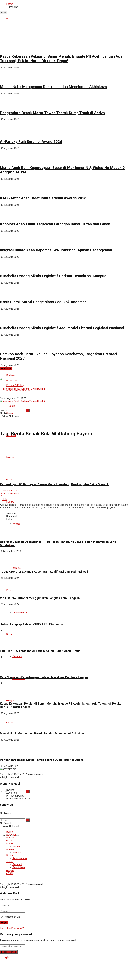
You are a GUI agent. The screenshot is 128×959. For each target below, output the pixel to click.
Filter (3, 12)
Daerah (10, 837)
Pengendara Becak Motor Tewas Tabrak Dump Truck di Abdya (52, 113)
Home (9, 831)
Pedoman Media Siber (18, 798)
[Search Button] (28, 791)
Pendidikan (18, 867)
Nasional (11, 834)
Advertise (11, 792)
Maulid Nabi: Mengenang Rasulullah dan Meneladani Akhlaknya (53, 87)
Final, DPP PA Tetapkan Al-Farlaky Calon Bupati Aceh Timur (40, 651)
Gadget (10, 700)
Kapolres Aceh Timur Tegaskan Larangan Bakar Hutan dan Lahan (55, 224)
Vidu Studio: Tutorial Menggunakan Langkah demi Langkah (40, 598)
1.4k (4, 499)
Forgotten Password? (12, 928)
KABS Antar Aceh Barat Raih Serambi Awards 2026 (43, 198)
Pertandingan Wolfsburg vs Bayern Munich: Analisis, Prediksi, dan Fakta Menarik (54, 484)
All (7, 18)
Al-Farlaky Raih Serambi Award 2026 (31, 141)
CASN (9, 873)
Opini (9, 840)
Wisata (16, 846)
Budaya (10, 501)
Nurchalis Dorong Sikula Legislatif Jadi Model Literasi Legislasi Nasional (62, 328)
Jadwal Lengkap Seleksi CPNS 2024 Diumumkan (32, 624)
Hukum (10, 849)
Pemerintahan (19, 612)
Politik (9, 855)
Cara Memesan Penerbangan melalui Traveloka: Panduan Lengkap (44, 677)
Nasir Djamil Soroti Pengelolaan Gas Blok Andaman (43, 302)
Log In (5, 957)
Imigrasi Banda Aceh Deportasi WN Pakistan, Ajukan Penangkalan (56, 250)
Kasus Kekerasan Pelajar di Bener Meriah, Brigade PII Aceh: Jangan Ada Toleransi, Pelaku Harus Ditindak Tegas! (61, 58)
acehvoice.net (10, 490)
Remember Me (12, 916)
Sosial (9, 861)
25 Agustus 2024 (9, 493)
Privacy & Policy (15, 795)
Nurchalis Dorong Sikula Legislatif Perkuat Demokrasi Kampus (53, 276)
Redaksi (10, 375)
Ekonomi (17, 656)
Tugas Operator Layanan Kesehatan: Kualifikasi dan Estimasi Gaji (44, 571)
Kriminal (16, 567)
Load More (6, 368)
